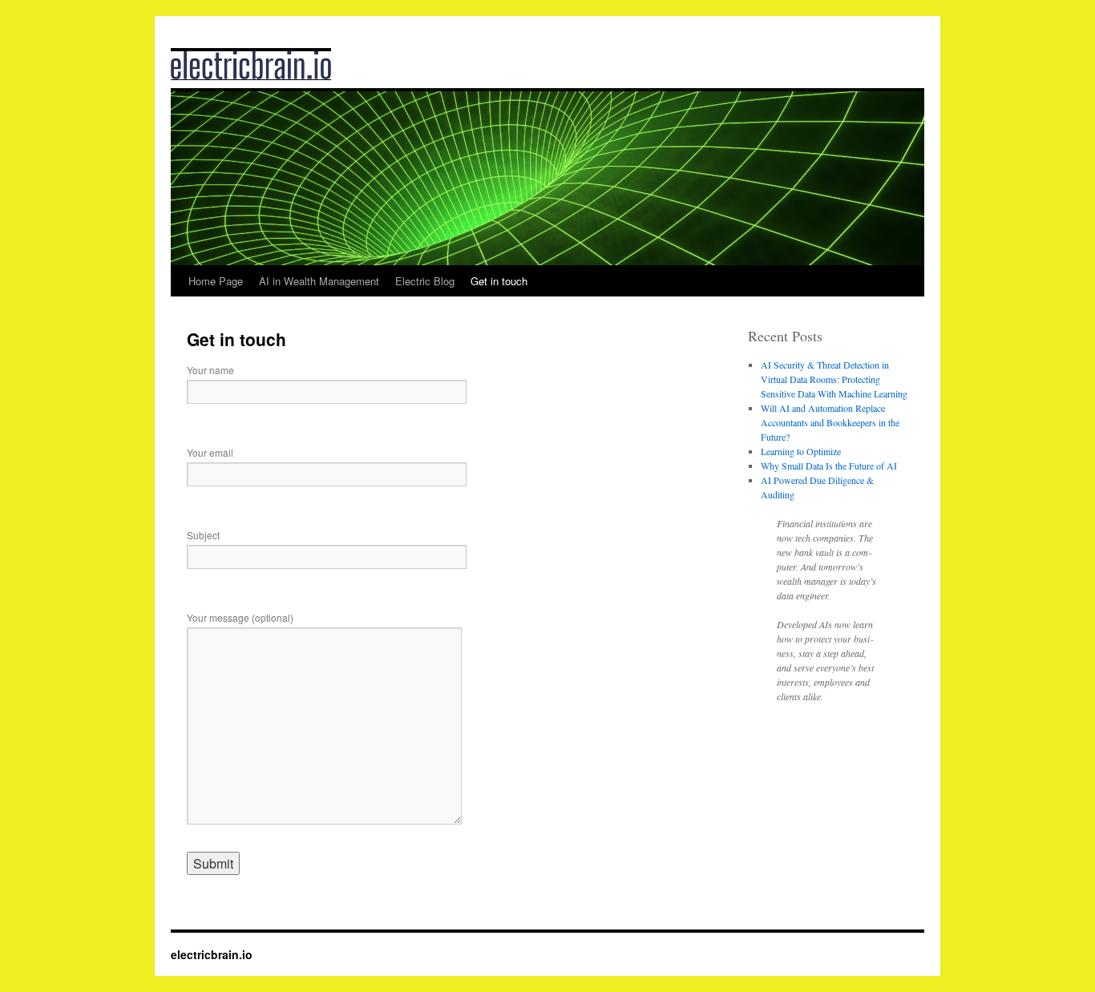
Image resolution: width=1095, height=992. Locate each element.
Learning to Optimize (801, 451)
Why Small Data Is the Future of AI (829, 465)
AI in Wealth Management (319, 280)
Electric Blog (425, 280)
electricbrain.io (212, 954)
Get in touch (499, 280)
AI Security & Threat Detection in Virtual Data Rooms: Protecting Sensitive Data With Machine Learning (834, 379)
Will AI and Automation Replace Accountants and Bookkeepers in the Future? (830, 422)
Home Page (215, 280)
